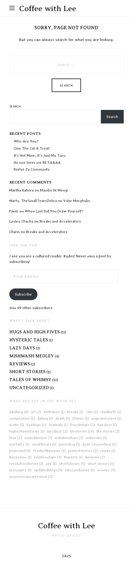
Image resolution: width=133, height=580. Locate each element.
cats (92, 412)
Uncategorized (29, 387)
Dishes (80, 418)
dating (45, 418)
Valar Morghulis (77, 201)
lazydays (57, 431)
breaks (75, 412)
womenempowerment (31, 476)
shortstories (72, 463)
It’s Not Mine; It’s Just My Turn (40, 155)
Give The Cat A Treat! (32, 148)
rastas (107, 451)
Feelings (36, 425)
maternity (96, 438)
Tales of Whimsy (30, 379)
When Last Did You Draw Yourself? (54, 211)
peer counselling (99, 444)
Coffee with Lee (47, 8)
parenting (69, 444)
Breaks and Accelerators (60, 221)
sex (51, 463)
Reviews (19, 363)
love (15, 438)
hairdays (107, 425)
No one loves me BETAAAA (37, 162)
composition (22, 418)
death (62, 418)
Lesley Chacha (21, 221)
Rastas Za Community (32, 169)
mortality (19, 444)
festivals (58, 425)
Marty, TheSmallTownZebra (33, 201)
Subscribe (23, 294)
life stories (108, 431)
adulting (18, 412)
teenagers (20, 470)
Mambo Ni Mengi (54, 190)
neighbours (44, 444)
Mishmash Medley (31, 355)
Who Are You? (26, 141)
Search (15, 106)
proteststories (83, 451)
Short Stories (27, 371)
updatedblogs (48, 470)
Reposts (73, 457)
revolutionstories (26, 463)
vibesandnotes (80, 470)
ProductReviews (49, 451)
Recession (20, 457)
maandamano (38, 438)
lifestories (82, 431)
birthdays (54, 412)
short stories (101, 463)
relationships (48, 457)
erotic (16, 425)
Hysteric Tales (28, 339)
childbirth (110, 412)
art (36, 412)
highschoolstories (27, 431)
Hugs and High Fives (34, 331)
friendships (82, 425)
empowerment (106, 418)
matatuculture (69, 438)
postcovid (20, 451)
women (106, 470)
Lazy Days (22, 347)
